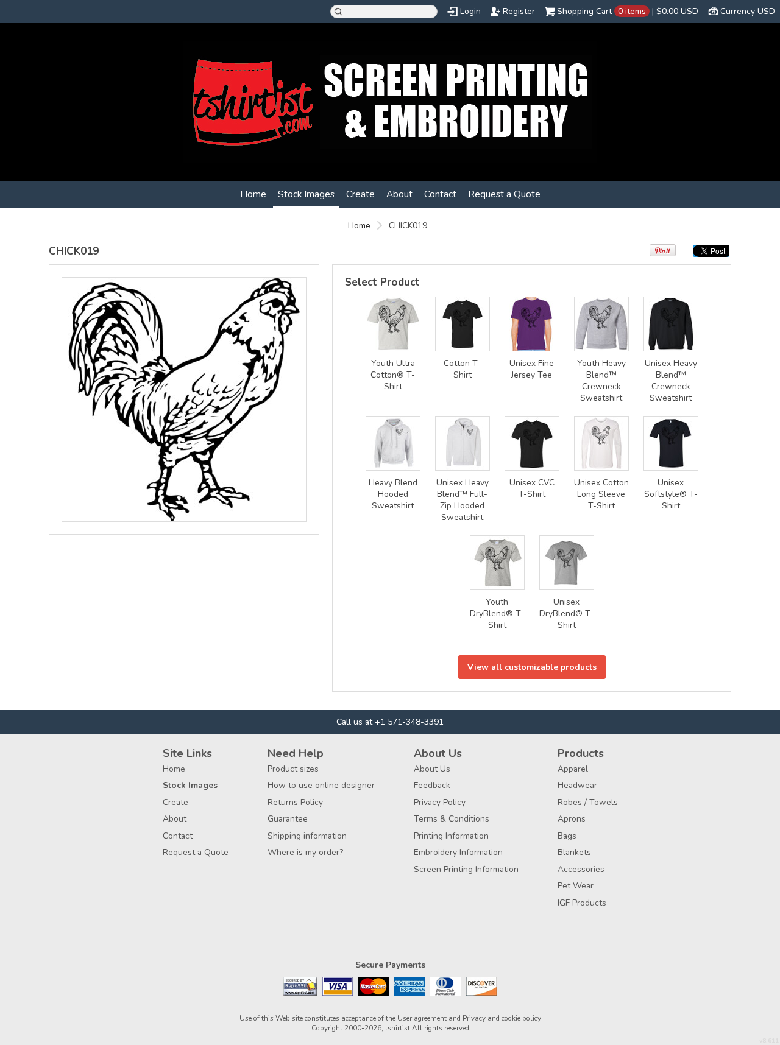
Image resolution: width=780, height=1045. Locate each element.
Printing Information (451, 836)
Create (360, 194)
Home (253, 194)
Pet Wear (576, 886)
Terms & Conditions (451, 819)
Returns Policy (295, 802)
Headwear (577, 785)
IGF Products (582, 903)
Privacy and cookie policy (502, 1018)
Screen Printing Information (466, 869)
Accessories (581, 869)
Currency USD (747, 11)
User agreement (422, 1018)
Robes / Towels (588, 802)
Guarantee (288, 819)
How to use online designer (321, 785)
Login (470, 11)
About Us (432, 769)
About (399, 194)
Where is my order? (305, 852)
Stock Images (306, 194)
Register (519, 11)
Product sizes (293, 769)
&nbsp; (393, 324)
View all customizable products (532, 667)
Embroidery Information (458, 852)
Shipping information (307, 836)
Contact (440, 194)
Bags (567, 836)
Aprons (572, 819)
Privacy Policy (440, 802)
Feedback (432, 785)
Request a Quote (504, 194)
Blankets (574, 852)
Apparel (573, 769)
